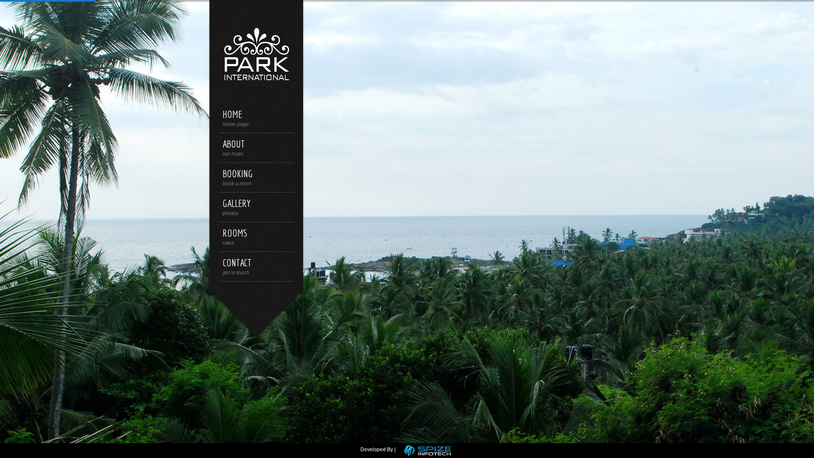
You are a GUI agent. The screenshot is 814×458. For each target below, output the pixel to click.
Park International (256, 53)
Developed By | (378, 449)
